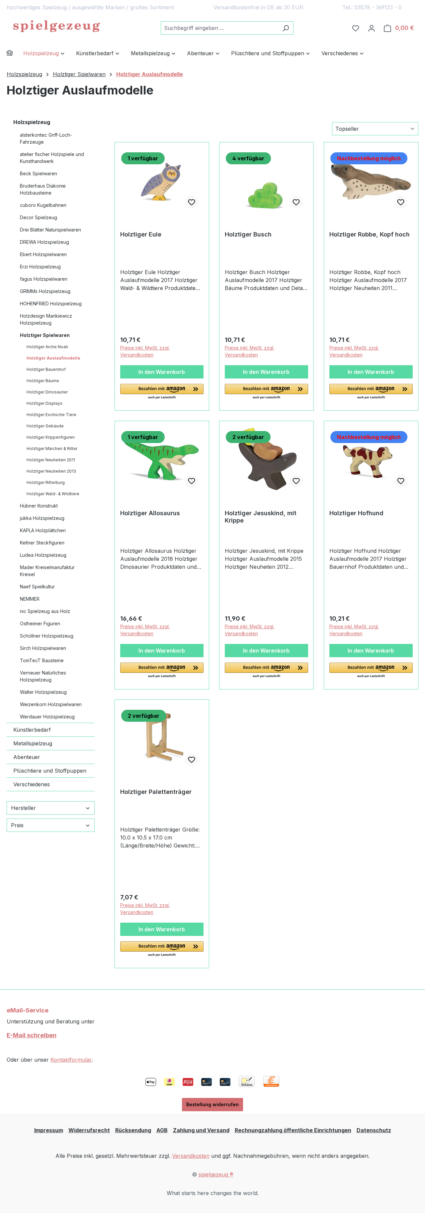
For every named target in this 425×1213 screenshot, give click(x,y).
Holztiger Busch (248, 234)
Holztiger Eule (140, 234)
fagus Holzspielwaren (43, 279)
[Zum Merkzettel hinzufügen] (191, 202)
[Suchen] (286, 28)
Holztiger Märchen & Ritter (52, 448)
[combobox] (219, 28)
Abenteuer (26, 757)
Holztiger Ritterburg (46, 482)
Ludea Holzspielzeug (43, 555)
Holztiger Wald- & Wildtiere (53, 493)
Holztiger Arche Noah (47, 346)
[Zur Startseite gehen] (56, 26)
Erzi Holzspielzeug (40, 266)
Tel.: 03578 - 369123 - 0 (372, 7)
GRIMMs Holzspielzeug (45, 291)
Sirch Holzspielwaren (43, 648)
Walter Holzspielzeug (43, 692)
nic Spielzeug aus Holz (45, 611)
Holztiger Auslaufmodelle (53, 358)
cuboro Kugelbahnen (43, 205)
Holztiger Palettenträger (156, 791)
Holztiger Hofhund (356, 513)
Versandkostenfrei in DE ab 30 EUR (258, 7)
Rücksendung (133, 1130)
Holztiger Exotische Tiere (51, 414)
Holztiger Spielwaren (45, 335)
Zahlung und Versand (201, 1130)
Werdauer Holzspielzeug (47, 716)
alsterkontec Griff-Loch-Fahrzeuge (46, 138)
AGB (162, 1130)
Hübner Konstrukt (39, 506)
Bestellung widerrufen (212, 1104)
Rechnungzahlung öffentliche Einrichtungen (293, 1130)
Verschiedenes (31, 784)
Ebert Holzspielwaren (43, 254)
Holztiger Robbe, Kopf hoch (369, 234)
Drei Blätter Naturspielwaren (50, 229)
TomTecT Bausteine (42, 660)
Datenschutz (374, 1130)
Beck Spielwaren (38, 173)
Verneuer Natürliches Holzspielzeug (43, 676)
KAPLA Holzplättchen (43, 530)
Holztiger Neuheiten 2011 (51, 459)
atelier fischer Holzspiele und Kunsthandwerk (52, 157)
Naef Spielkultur (37, 586)
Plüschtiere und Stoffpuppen (49, 770)
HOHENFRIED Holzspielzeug (51, 303)
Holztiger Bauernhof (46, 369)
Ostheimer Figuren (40, 623)
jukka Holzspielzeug (42, 518)
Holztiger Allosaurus (150, 513)
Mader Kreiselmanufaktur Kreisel (47, 570)
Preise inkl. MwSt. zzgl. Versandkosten (145, 351)
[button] (162, 392)
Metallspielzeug (32, 743)
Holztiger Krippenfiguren (51, 437)
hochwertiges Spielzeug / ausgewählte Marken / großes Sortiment (90, 7)
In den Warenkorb (161, 372)
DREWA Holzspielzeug (44, 242)
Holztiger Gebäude (45, 425)
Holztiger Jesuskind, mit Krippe (261, 517)
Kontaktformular (71, 1059)
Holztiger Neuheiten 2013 (51, 471)
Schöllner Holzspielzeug (46, 636)
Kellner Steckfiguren (42, 542)
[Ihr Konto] (372, 28)
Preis (17, 825)
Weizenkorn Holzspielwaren (51, 704)
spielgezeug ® (216, 1174)
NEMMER (30, 599)
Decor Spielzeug (38, 217)
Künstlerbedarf (32, 729)
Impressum (48, 1130)
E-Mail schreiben (31, 1035)
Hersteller (23, 808)
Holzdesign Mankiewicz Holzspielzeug (46, 319)
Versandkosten (191, 1155)
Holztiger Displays (44, 403)
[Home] (15, 54)
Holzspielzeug (31, 122)
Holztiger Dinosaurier (47, 391)
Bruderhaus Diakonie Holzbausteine (43, 189)
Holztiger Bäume (43, 380)
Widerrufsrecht (89, 1130)
